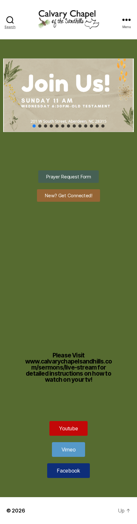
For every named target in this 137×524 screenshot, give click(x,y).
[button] (34, 126)
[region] (68, 95)
